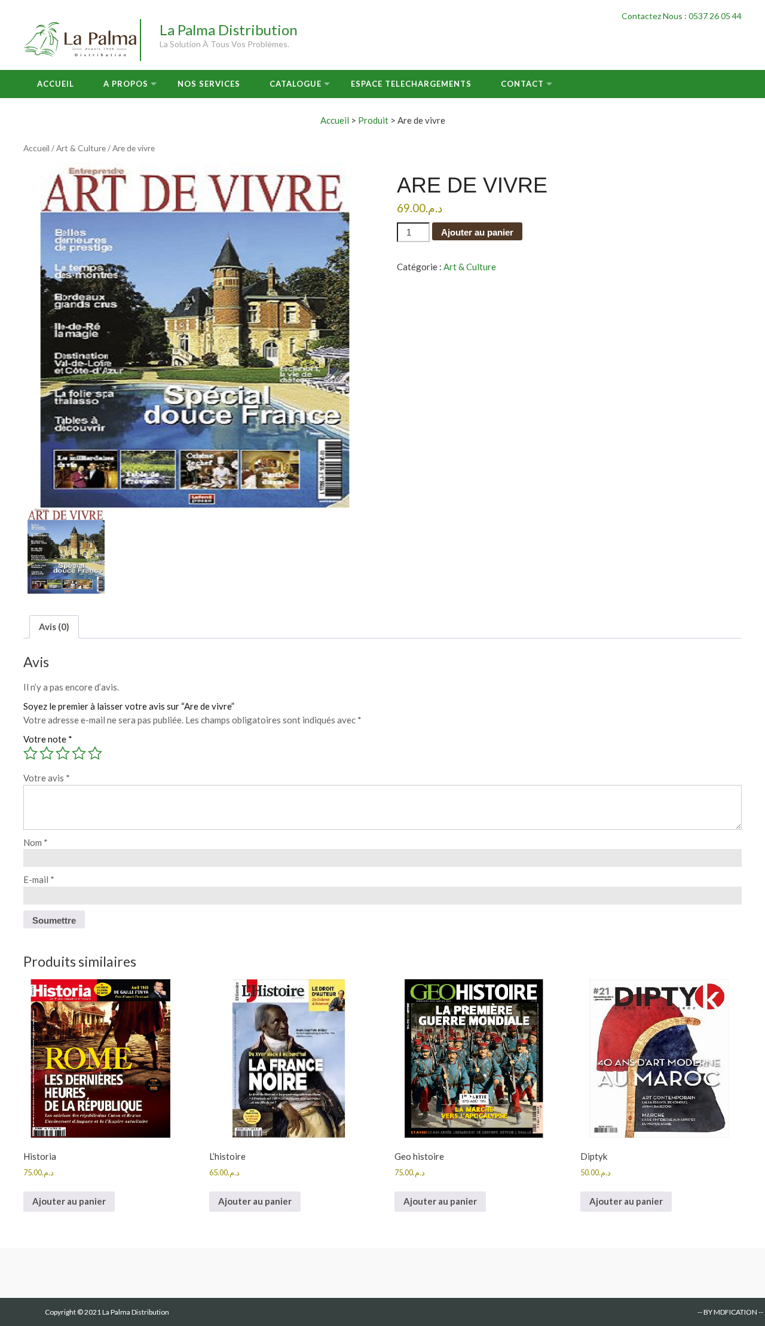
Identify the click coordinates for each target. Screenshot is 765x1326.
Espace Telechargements (411, 83)
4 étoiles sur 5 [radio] (79, 753)
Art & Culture (81, 148)
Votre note (47, 739)
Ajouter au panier (477, 232)
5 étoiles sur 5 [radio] (95, 753)
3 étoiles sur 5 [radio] (63, 753)
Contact (522, 83)
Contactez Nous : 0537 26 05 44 (682, 16)
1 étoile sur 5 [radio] (30, 753)
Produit (373, 120)
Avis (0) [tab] (54, 626)
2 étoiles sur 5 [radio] (46, 753)
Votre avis (46, 777)
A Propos (125, 83)
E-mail (38, 879)
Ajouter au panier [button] (69, 1201)
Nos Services (209, 83)
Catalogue (296, 83)
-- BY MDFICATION (727, 1311)
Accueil (55, 83)
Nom (35, 842)
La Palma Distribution (229, 29)
